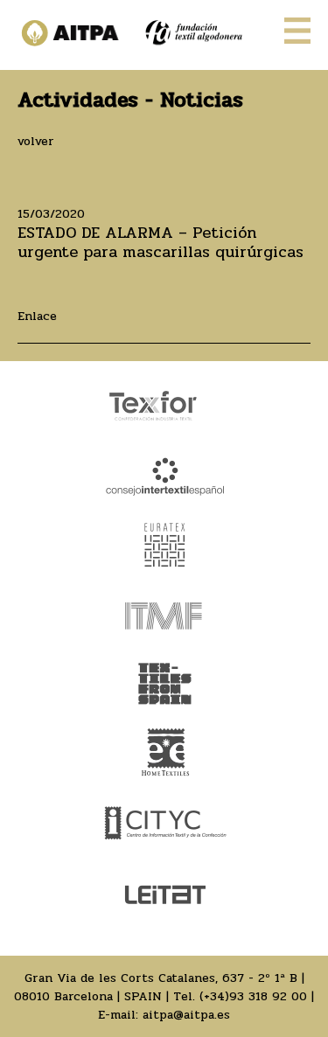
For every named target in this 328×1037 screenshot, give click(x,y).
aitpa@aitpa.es (186, 1015)
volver (35, 141)
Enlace (37, 316)
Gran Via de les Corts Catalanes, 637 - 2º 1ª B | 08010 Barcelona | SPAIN (159, 987)
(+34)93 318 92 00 (253, 996)
